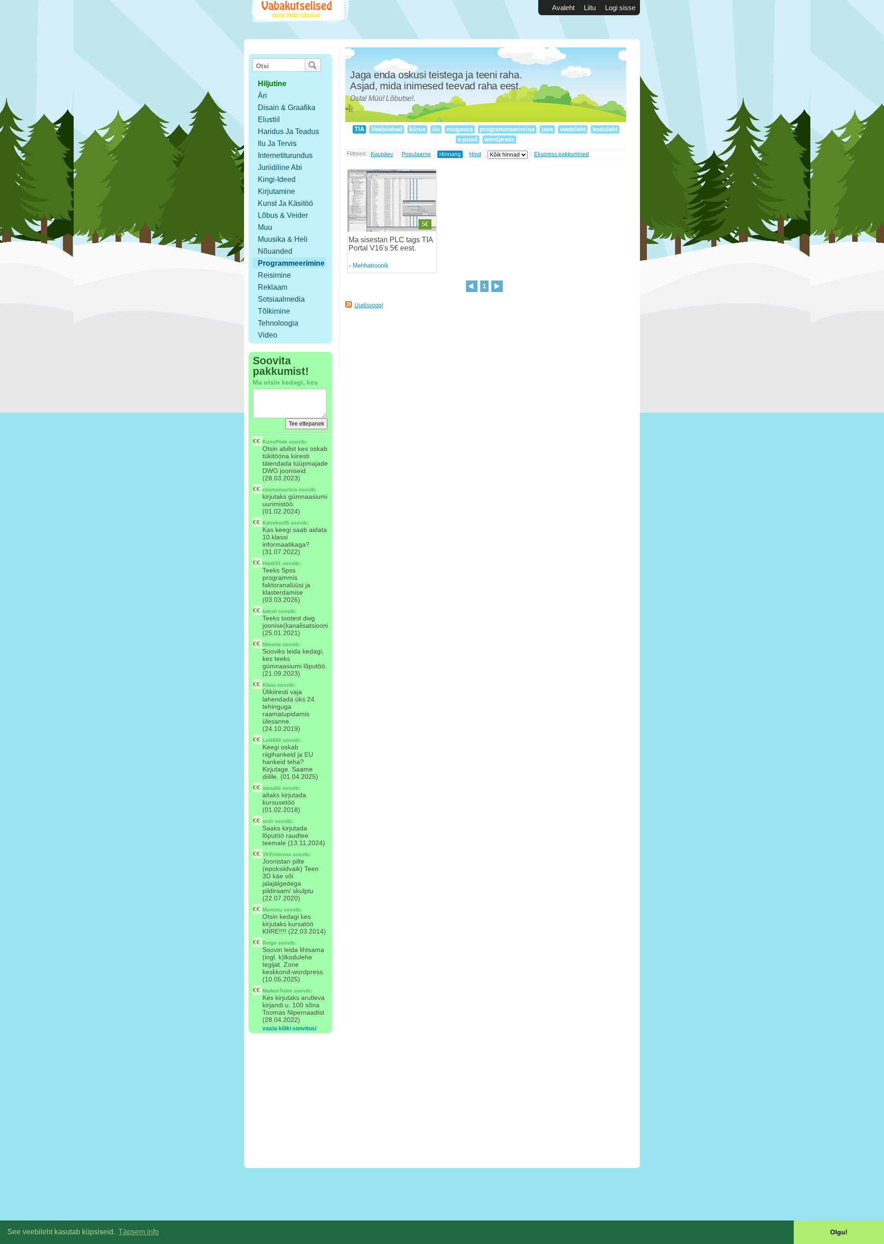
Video (267, 335)
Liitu (590, 8)
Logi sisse (620, 8)
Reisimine (274, 275)
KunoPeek (274, 441)
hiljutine (272, 84)
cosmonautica (279, 489)
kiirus (417, 129)
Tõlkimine (274, 311)
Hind (475, 154)
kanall (269, 611)
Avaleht (563, 8)
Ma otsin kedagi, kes (285, 382)
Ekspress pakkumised (561, 154)
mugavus (460, 129)
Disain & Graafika (286, 107)
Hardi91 (271, 563)
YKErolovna (276, 854)
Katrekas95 (275, 523)
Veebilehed (386, 129)
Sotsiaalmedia (281, 299)
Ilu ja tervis (277, 143)
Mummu (272, 909)
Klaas (269, 685)
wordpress (499, 139)
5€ (425, 224)
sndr (267, 821)
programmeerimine (507, 129)
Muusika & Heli (283, 239)
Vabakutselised (299, 19)
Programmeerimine (291, 263)
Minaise (271, 644)
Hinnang (450, 154)
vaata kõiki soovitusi (289, 1028)
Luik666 (271, 740)
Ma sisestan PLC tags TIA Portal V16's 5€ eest (391, 244)
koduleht (605, 129)
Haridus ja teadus (288, 131)
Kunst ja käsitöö (285, 203)
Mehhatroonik (371, 265)
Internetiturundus (285, 155)
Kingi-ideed (277, 179)
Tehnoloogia (278, 323)
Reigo (269, 943)
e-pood (467, 139)
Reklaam (272, 287)
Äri (262, 95)
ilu (436, 129)
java (547, 129)
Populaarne (416, 154)
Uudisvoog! (369, 305)
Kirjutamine (276, 191)
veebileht (572, 129)
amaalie (271, 788)
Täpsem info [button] (138, 1232)
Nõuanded (275, 251)
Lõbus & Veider (283, 215)
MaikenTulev (277, 990)
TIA (359, 129)
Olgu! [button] (839, 1232)
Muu (265, 227)
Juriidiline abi (280, 167)
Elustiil (269, 119)
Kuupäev (382, 154)
